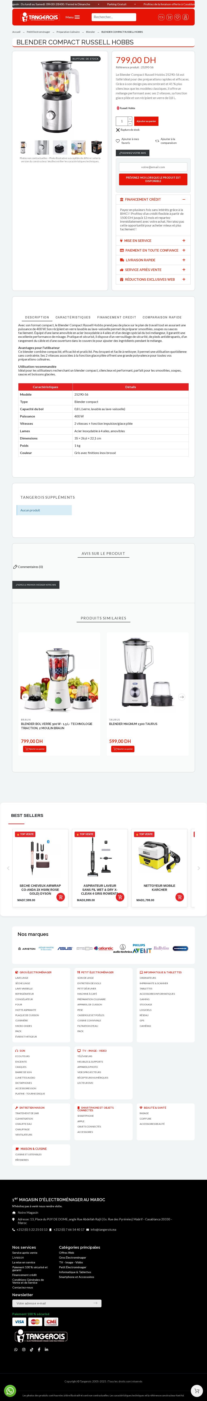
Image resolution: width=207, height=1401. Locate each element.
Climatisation (24, 1118)
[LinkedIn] (46, 1349)
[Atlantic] (69, 948)
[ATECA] (50, 948)
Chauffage (22, 1129)
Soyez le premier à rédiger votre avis (37, 585)
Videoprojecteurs (89, 1072)
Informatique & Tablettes (75, 1272)
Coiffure (145, 1118)
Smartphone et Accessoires (76, 1277)
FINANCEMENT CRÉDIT (142, 199)
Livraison (18, 1257)
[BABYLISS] (126, 948)
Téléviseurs (84, 1056)
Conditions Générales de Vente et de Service (28, 1281)
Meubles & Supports (90, 1061)
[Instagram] (23, 1349)
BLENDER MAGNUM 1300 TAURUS (133, 724)
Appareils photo (87, 1066)
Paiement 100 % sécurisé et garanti (30, 1268)
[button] (76, 17)
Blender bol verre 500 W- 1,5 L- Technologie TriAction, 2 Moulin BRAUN (56, 726)
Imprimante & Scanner (154, 983)
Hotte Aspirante (25, 1009)
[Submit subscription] (95, 1303)
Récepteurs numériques (92, 1077)
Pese (80, 1009)
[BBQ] (184, 948)
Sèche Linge (22, 983)
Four (18, 1004)
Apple (80, 1121)
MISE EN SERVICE (137, 241)
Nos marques (33, 934)
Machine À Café (87, 993)
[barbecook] (165, 948)
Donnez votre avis (134, 152)
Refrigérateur (24, 993)
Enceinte (21, 1061)
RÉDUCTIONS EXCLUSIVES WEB (149, 279)
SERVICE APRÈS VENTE (143, 270)
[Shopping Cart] (197, 1391)
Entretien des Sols (89, 983)
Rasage (144, 1113)
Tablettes (146, 988)
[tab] (153, 199)
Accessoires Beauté (152, 1123)
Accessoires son (25, 1088)
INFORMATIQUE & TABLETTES (163, 972)
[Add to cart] (60, 897)
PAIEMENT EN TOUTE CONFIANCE (151, 250)
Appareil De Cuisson (89, 1004)
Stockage (146, 1004)
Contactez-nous (22, 1287)
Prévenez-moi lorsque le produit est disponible (153, 179)
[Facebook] (39, 1349)
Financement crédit (24, 1275)
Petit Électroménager (72, 1267)
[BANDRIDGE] (146, 948)
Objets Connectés (89, 1126)
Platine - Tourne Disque (30, 1093)
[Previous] (25, 697)
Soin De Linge (85, 977)
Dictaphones (23, 1082)
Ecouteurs (22, 1056)
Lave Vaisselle (24, 988)
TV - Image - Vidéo (71, 1262)
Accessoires (85, 1131)
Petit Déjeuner (86, 988)
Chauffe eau (23, 1123)
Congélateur (24, 999)
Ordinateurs (148, 977)
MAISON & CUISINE (33, 1148)
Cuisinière (21, 1020)
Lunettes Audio (25, 1077)
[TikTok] (31, 1349)
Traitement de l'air (27, 1113)
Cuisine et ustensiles (28, 1154)
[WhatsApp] (16, 1349)
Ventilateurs (23, 1134)
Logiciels (145, 1009)
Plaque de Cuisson (27, 1015)
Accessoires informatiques (157, 993)
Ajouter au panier (146, 121)
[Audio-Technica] (88, 948)
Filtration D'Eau (87, 1025)
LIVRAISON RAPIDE (140, 260)
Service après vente (24, 1252)
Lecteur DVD (85, 1082)
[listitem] (40, 868)
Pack (18, 1031)
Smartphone (85, 1115)
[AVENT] (107, 948)
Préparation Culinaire (91, 999)
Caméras (145, 1025)
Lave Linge (21, 977)
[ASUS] (30, 948)
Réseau (144, 1015)
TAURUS (114, 719)
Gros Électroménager (72, 1257)
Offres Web (66, 1252)
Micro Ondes (23, 1025)
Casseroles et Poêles (90, 1015)
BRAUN (26, 719)
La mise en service (23, 1262)
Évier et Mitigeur (26, 1036)
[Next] (181, 697)
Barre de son (23, 1072)
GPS (142, 1020)
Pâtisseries (22, 1159)
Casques (20, 1066)
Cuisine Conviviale (89, 1020)
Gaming (145, 999)
